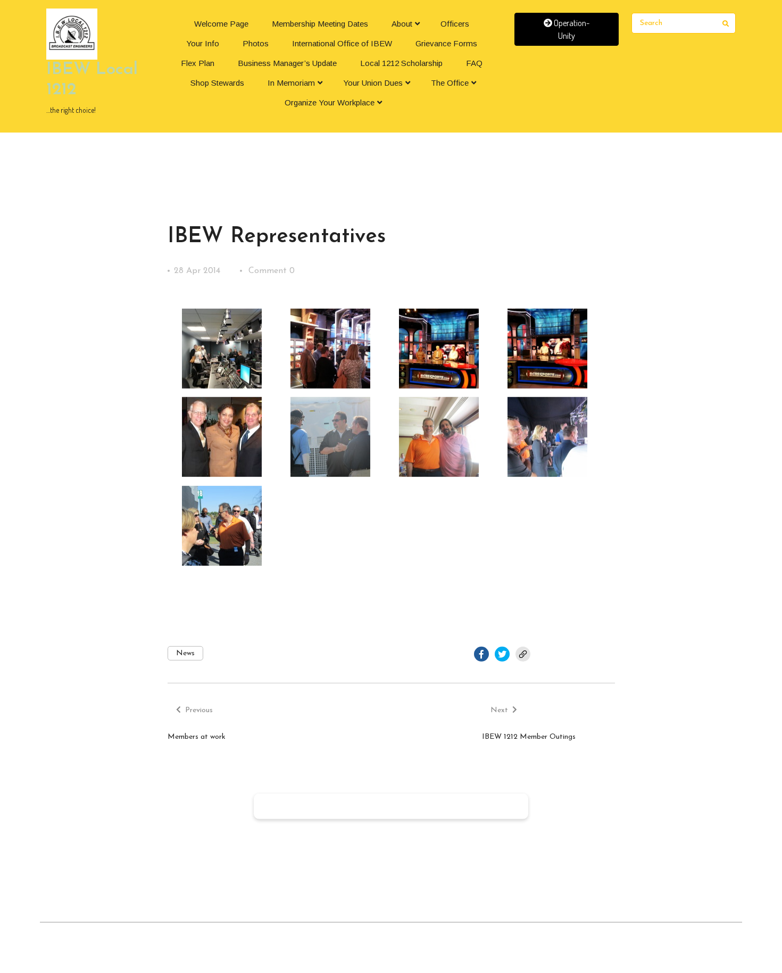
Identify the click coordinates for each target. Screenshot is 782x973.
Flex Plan (197, 63)
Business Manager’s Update (287, 63)
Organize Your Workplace (330, 102)
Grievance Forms (446, 43)
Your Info (202, 43)
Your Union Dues (373, 82)
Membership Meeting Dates (320, 23)
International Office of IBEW (342, 43)
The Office (450, 82)
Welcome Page (221, 23)
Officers (454, 23)
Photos (256, 43)
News (185, 653)
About (402, 23)
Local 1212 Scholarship (401, 63)
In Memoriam (291, 82)
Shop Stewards (217, 82)
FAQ (474, 63)
